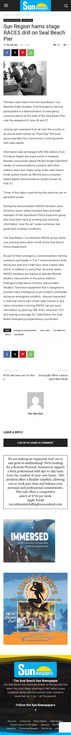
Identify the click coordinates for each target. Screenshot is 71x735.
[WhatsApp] (30, 52)
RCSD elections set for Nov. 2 (19, 377)
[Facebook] (6, 52)
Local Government (21, 14)
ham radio (45, 330)
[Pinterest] (22, 52)
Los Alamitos (59, 330)
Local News (27, 20)
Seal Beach (19, 334)
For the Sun (12, 44)
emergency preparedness (24, 330)
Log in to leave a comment (35, 442)
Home (6, 14)
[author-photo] (35, 408)
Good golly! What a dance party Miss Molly (53, 377)
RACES (8, 334)
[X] (14, 52)
